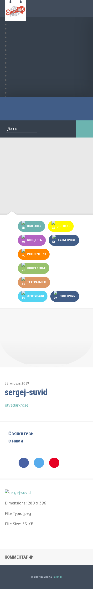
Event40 (57, 577)
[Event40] (15, 18)
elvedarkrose (16, 405)
